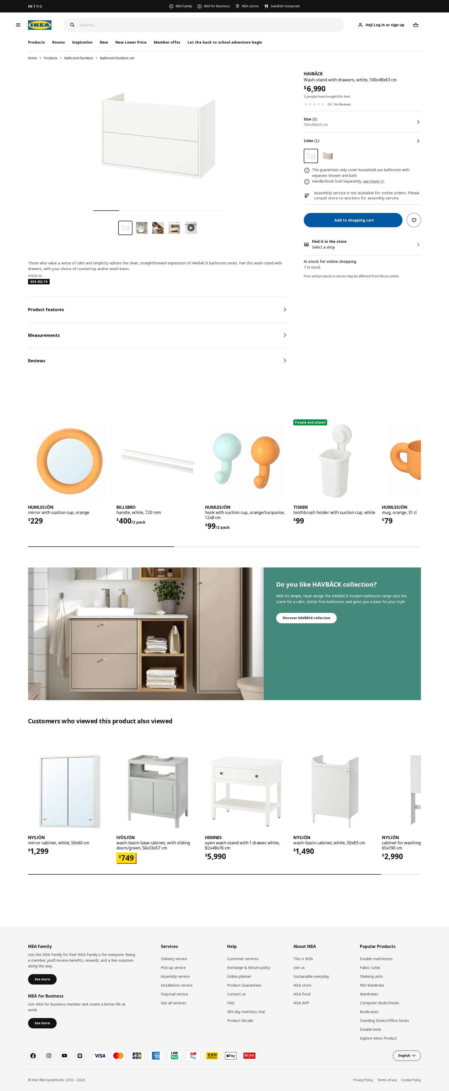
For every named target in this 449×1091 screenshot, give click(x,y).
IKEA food (301, 994)
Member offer (167, 42)
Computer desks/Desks (379, 1002)
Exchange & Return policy (248, 967)
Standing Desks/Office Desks (384, 1020)
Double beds (370, 1029)
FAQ (230, 1002)
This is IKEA (303, 958)
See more (42, 979)
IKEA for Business (217, 6)
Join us (299, 967)
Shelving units (371, 976)
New (104, 42)
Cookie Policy (411, 1080)
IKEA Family (184, 6)
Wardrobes (369, 994)
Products (50, 58)
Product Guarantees (244, 985)
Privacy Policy (363, 1080)
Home (32, 58)
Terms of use (387, 1080)
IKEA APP (301, 1002)
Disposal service (174, 994)
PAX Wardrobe (372, 985)
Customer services (243, 958)
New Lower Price (131, 42)
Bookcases (369, 1011)
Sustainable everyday (311, 976)
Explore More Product (378, 1038)
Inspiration (82, 42)
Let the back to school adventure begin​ (225, 42)
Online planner (239, 976)
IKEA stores (250, 6)
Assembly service (175, 976)
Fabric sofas (370, 967)
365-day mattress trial (246, 1011)
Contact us (236, 994)
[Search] (72, 25)
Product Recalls (240, 1020)
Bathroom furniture (78, 58)
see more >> (373, 181)
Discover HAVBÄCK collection (306, 618)
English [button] (404, 1055)
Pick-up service (173, 967)
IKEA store (302, 985)
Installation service (177, 985)
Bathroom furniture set (117, 58)
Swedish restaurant (285, 6)
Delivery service (174, 958)
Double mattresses (376, 958)
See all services (173, 1002)
